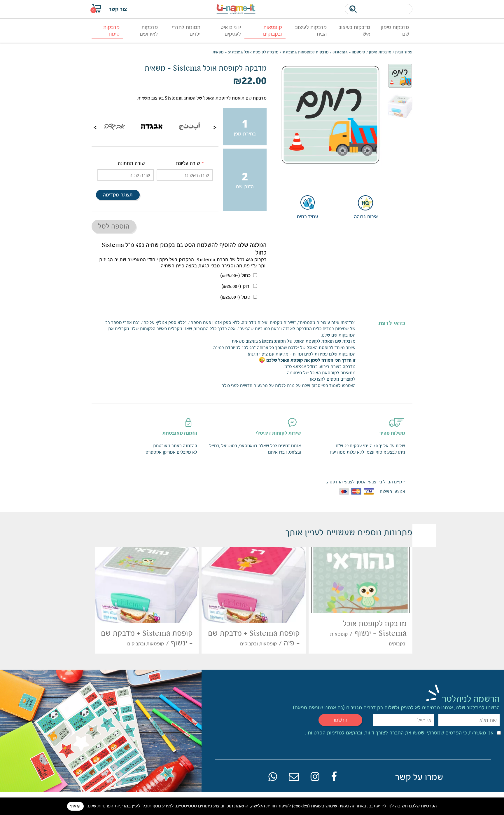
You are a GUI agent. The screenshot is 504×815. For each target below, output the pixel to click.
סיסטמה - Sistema (348, 52)
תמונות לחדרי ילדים (186, 30)
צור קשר (118, 9)
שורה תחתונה (131, 163)
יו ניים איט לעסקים (230, 30)
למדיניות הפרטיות (325, 732)
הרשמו (340, 720)
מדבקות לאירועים (149, 30)
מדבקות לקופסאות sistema (305, 52)
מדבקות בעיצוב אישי (354, 30)
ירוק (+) (236, 286)
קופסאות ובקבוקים (272, 30)
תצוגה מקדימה (118, 195)
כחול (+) (236, 275)
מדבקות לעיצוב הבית (311, 30)
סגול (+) (236, 297)
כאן (313, 379)
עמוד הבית (403, 52)
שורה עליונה (188, 163)
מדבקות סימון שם (395, 30)
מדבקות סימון (111, 30)
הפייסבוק (320, 385)
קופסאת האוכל (323, 372)
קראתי (75, 806)
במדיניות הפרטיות (114, 805)
